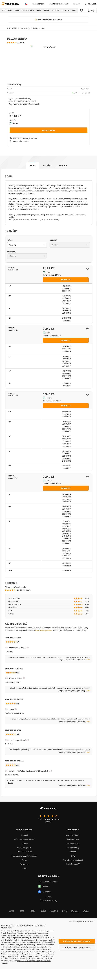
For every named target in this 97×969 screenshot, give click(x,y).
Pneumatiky (7, 10)
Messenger (46, 891)
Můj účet (92, 3)
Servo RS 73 (13, 330)
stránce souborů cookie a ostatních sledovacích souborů (35, 951)
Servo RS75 (12, 478)
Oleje (38, 10)
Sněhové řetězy (28, 10)
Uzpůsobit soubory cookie (77, 948)
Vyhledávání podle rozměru (49, 20)
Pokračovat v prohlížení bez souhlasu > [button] (82, 922)
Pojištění (24, 835)
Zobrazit (66, 280)
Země (24, 860)
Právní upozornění (24, 852)
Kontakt (76, 3)
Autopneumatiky (73, 835)
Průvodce (55, 10)
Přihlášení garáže (24, 847)
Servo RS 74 (13, 396)
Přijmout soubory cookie (76, 941)
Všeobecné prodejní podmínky (24, 856)
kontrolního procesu (43, 630)
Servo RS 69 (13, 270)
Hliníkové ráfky (73, 843)
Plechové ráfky (73, 839)
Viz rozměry (48, 130)
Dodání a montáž (69, 10)
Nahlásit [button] (87, 657)
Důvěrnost (24, 864)
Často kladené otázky (48, 900)
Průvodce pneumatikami (24, 839)
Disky (17, 10)
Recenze (63, 165)
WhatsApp (46, 886)
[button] (73, 657)
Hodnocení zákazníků (58, 3)
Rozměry (47, 165)
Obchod (46, 10)
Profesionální (38, 3)
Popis (33, 165)
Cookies (24, 868)
